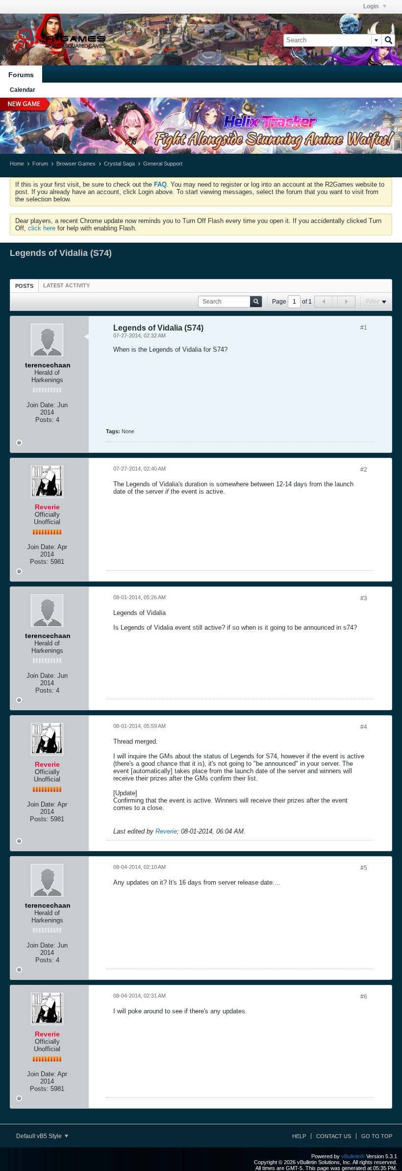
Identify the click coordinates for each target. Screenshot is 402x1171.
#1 (363, 327)
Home (17, 164)
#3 (363, 598)
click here (41, 228)
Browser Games (76, 164)
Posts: (44, 419)
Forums (21, 75)
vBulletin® (353, 1156)
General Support (162, 164)
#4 (363, 727)
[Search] (388, 40)
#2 (363, 469)
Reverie (166, 831)
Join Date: (40, 405)
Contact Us (333, 1136)
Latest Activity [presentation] (66, 285)
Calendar (22, 89)
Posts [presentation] (24, 286)
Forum (40, 164)
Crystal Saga (119, 164)
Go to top (376, 1136)
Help (299, 1136)
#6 (363, 996)
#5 (363, 867)
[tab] (24, 285)
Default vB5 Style (39, 1136)
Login (371, 6)
